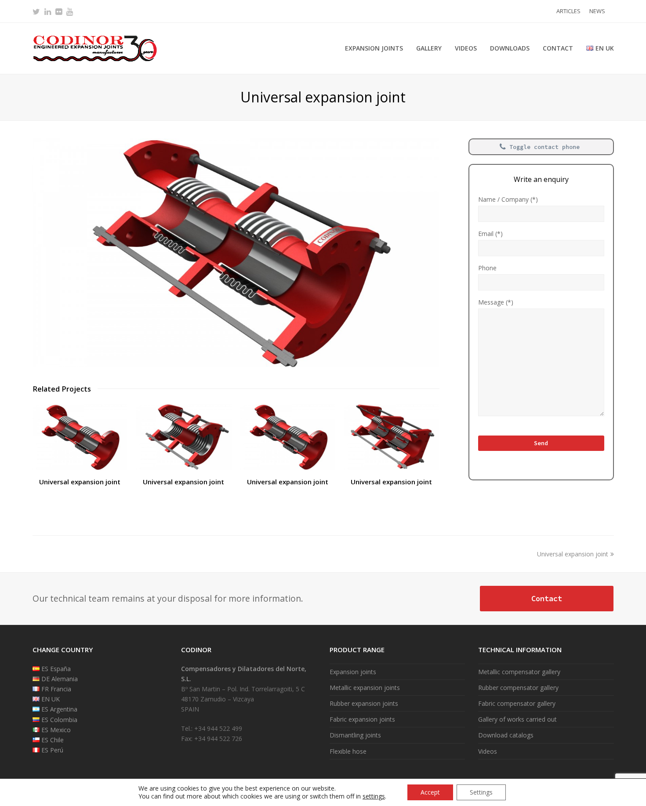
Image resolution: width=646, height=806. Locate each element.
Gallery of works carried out (517, 719)
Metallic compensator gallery (519, 672)
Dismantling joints (355, 735)
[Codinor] (95, 48)
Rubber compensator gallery (518, 687)
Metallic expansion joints (365, 687)
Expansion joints (353, 672)
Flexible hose (348, 751)
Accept (430, 792)
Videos (487, 751)
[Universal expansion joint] (236, 365)
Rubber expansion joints (364, 703)
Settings (481, 792)
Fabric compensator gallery (516, 703)
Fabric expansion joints (362, 719)
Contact (546, 598)
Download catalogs (505, 735)
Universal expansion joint (79, 481)
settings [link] (374, 796)
